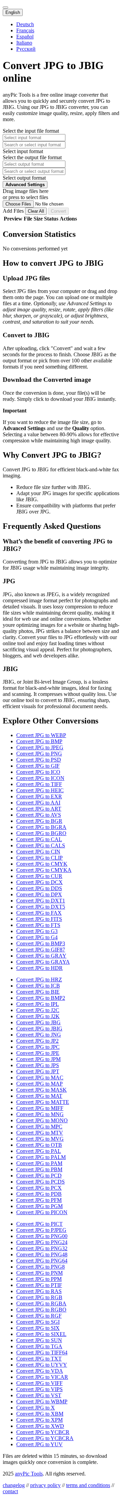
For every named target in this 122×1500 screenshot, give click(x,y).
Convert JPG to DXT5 (40, 907)
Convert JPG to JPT (37, 1071)
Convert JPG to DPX (39, 894)
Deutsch (25, 24)
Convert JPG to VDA (39, 1371)
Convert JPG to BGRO (41, 833)
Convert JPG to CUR (39, 876)
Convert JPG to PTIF (39, 1285)
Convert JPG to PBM (39, 1169)
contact (10, 1491)
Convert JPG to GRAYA (43, 962)
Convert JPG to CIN (38, 851)
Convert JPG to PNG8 (40, 1267)
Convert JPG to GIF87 (40, 949)
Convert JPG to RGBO (41, 1309)
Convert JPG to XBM (39, 1414)
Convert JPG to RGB (39, 1297)
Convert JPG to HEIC (40, 790)
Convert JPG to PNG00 (41, 1236)
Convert (58, 211)
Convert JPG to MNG (40, 1114)
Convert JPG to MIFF (39, 1108)
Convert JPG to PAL (38, 1151)
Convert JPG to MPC (39, 1126)
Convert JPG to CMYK (41, 864)
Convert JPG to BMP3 (40, 943)
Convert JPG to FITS (39, 919)
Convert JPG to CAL (39, 839)
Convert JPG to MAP (39, 1084)
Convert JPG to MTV (39, 1133)
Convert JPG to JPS (37, 1065)
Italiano (24, 43)
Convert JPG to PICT (39, 1224)
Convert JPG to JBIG (39, 1028)
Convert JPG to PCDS (40, 1182)
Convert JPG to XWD (40, 1426)
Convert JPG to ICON (40, 778)
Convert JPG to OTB (39, 1145)
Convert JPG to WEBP (41, 735)
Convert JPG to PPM (39, 1279)
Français (25, 30)
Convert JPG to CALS (40, 845)
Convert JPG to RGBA (41, 1303)
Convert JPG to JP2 (37, 1041)
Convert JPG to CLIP (39, 858)
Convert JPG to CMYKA (44, 870)
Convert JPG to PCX (39, 1188)
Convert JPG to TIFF (39, 784)
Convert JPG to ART (38, 809)
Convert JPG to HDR (39, 968)
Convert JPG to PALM (41, 1157)
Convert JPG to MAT (39, 1096)
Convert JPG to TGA (39, 1346)
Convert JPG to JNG (38, 1035)
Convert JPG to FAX (39, 913)
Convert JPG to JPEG (39, 747)
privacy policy (45, 1485)
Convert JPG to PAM (39, 1163)
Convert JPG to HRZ (39, 979)
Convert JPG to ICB (38, 986)
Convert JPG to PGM (39, 1206)
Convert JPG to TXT (39, 1359)
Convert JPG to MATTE (42, 1102)
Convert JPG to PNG (39, 753)
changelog (14, 1485)
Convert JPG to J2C (37, 1010)
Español (25, 36)
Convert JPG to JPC (38, 1047)
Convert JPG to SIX (38, 1328)
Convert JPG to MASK (41, 1090)
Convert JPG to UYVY (41, 1365)
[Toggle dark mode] (5, 7)
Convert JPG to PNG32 (41, 1248)
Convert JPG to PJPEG (41, 1230)
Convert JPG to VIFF (39, 1383)
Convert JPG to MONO (42, 1120)
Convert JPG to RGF (39, 1316)
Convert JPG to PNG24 (41, 1242)
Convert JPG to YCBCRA (45, 1438)
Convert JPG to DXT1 (40, 900)
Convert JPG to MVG (40, 1139)
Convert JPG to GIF (38, 766)
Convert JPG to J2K (38, 1016)
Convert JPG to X (35, 1408)
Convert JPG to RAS (39, 1291)
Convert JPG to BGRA (41, 827)
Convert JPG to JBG (38, 1022)
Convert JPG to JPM (38, 1059)
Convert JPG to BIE (38, 992)
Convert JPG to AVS (38, 815)
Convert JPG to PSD (38, 760)
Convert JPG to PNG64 (41, 1260)
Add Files (14, 211)
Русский (26, 49)
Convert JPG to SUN (39, 1340)
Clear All (36, 211)
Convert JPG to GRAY (41, 956)
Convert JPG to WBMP (41, 1401)
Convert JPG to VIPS (39, 1389)
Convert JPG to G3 (37, 931)
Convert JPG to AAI (38, 802)
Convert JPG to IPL (37, 1004)
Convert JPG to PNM (39, 1273)
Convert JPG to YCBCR (42, 1432)
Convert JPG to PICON (41, 1212)
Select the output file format (32, 157)
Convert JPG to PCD (39, 1175)
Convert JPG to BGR (39, 821)
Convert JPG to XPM (39, 1420)
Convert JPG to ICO (38, 772)
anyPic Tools (29, 1474)
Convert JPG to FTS (38, 925)
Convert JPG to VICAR (42, 1377)
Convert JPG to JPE (37, 1053)
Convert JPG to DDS (39, 888)
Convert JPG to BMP (39, 741)
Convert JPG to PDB (39, 1194)
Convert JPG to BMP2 (40, 998)
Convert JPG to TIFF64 (41, 1352)
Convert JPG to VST (38, 1395)
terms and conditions (88, 1485)
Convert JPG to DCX (39, 882)
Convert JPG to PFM (39, 1200)
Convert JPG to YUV (39, 1444)
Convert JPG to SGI (38, 1322)
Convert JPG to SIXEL (41, 1334)
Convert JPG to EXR (39, 796)
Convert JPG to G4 (37, 937)
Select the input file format (31, 131)
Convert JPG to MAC (39, 1077)
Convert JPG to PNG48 (41, 1254)
